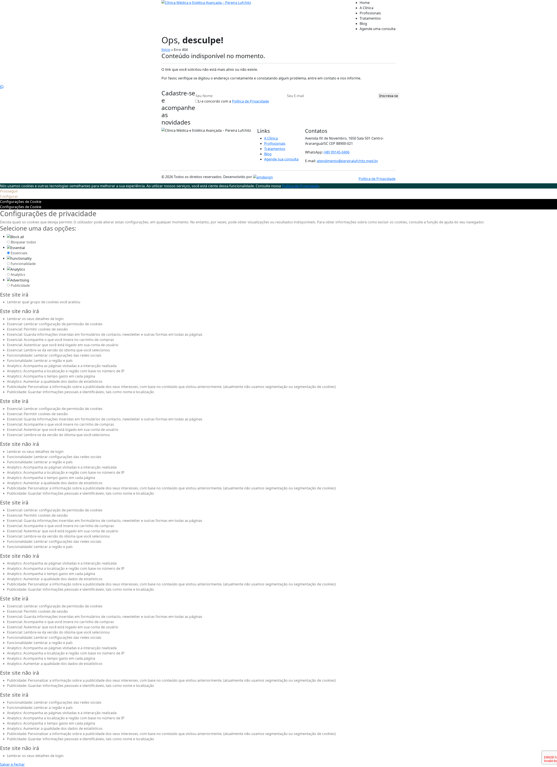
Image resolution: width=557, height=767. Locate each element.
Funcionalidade (23, 263)
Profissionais (370, 13)
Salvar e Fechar (12, 764)
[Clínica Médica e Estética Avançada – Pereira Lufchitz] (206, 17)
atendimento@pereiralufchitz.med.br (347, 160)
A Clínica (366, 7)
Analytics (18, 274)
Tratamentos (370, 18)
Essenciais (19, 253)
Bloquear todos (23, 242)
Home (365, 2)
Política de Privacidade (250, 101)
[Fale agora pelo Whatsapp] (1, 86)
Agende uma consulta (378, 28)
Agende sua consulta (281, 159)
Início (165, 49)
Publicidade (20, 285)
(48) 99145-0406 (336, 152)
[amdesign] (263, 177)
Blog (363, 23)
